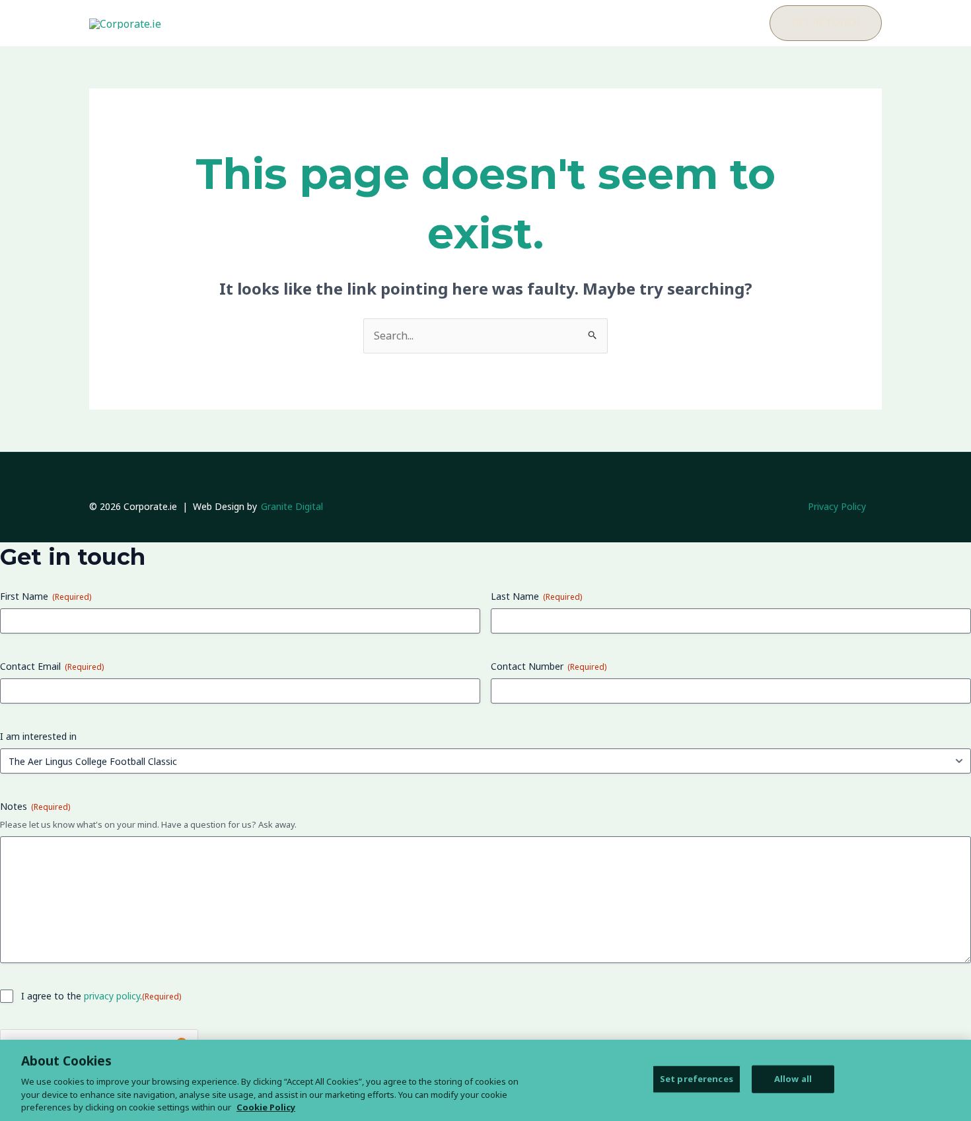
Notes (35, 806)
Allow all (793, 1079)
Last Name (536, 596)
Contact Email (52, 666)
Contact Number (548, 666)
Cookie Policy (265, 1107)
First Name (45, 596)
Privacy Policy (837, 506)
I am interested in (38, 736)
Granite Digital (292, 506)
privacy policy (112, 996)
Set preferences (696, 1079)
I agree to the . (101, 996)
